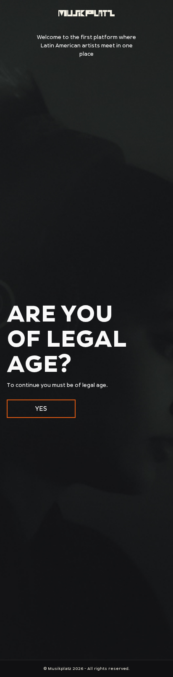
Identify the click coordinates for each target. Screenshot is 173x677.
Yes (41, 408)
